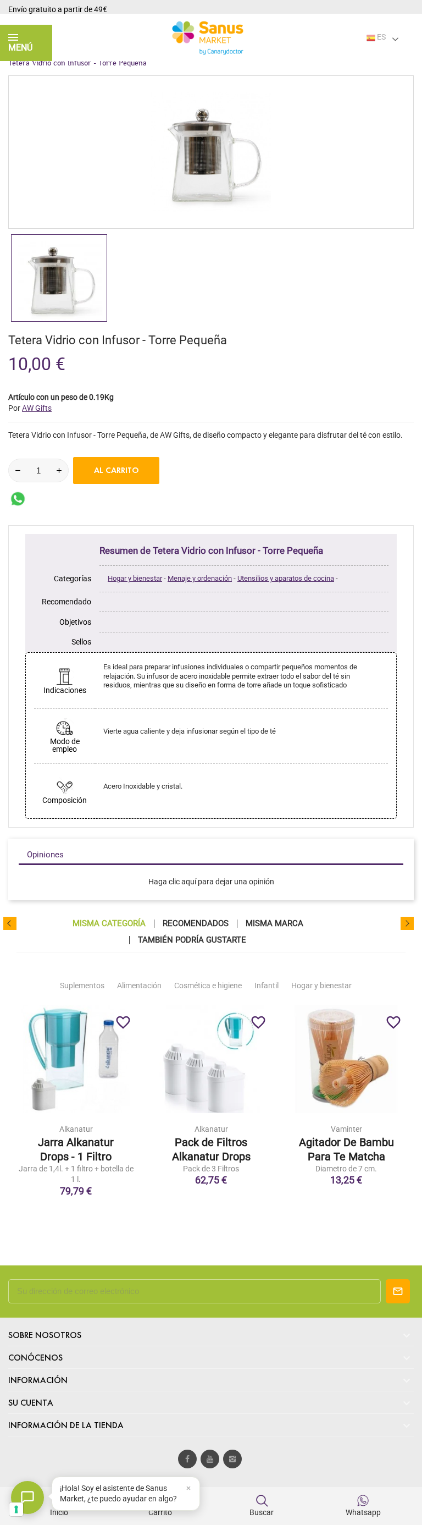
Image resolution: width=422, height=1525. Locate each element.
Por (30, 408)
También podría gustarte (192, 940)
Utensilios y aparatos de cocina (285, 578)
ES (380, 36)
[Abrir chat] (27, 1497)
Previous (9, 923)
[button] (126, 1494)
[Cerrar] (188, 1488)
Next (407, 923)
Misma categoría (109, 924)
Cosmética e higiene (208, 985)
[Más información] (98, 1135)
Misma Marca (274, 924)
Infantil (266, 985)
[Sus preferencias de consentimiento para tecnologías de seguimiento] (16, 1509)
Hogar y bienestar (135, 578)
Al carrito (116, 470)
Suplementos (82, 985)
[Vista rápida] (75, 1135)
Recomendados (196, 924)
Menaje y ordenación (200, 578)
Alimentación (139, 985)
